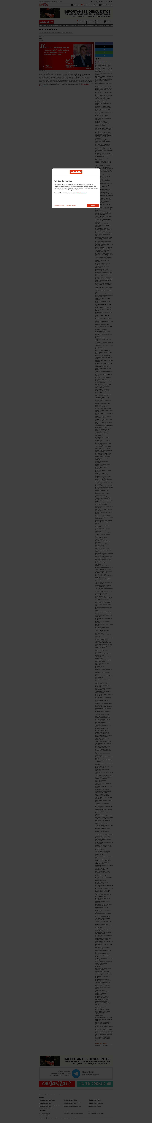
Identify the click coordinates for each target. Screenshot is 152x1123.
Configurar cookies (71, 205)
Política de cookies (81, 193)
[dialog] (76, 188)
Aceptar (93, 205)
